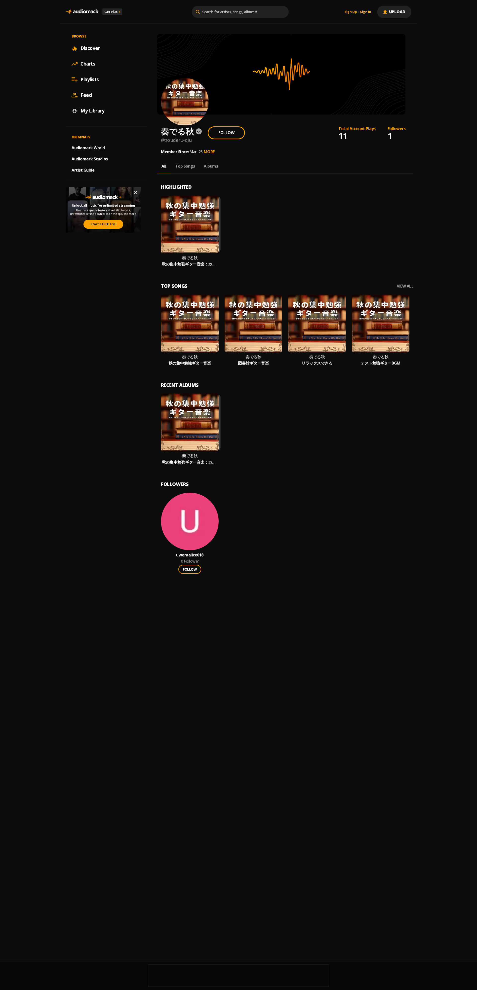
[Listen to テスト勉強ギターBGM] (380, 323)
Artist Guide (83, 170)
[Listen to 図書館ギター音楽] (253, 323)
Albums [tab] (211, 166)
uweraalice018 (189, 555)
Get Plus (112, 11)
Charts (87, 64)
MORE (209, 151)
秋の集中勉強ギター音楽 (190, 363)
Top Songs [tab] (185, 166)
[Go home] (82, 11)
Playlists (89, 79)
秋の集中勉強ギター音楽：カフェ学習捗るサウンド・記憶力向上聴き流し (190, 264)
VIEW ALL (405, 286)
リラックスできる (317, 363)
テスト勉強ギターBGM (380, 363)
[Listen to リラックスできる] (317, 323)
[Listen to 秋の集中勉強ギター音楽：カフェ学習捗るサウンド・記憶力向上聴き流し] (190, 224)
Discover (90, 48)
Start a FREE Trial (103, 224)
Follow (226, 132)
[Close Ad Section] (135, 192)
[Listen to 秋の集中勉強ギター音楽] (190, 323)
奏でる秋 (190, 257)
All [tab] (163, 166)
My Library (92, 111)
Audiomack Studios (90, 159)
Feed (86, 95)
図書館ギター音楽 (253, 363)
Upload (397, 11)
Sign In (365, 12)
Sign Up (351, 12)
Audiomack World (88, 147)
